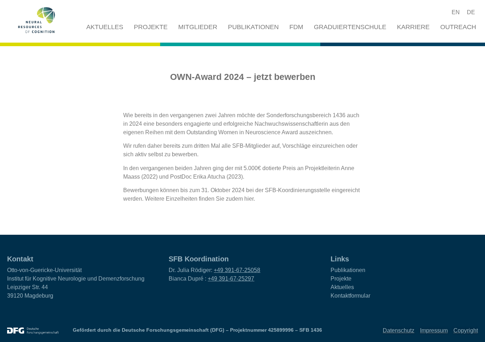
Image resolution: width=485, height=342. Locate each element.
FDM (296, 27)
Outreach (458, 27)
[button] (429, 12)
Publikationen (253, 27)
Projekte (151, 27)
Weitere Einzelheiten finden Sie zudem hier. (200, 199)
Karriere (413, 27)
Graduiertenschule (350, 27)
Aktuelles (104, 27)
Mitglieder (197, 27)
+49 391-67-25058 (237, 270)
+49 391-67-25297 (231, 279)
